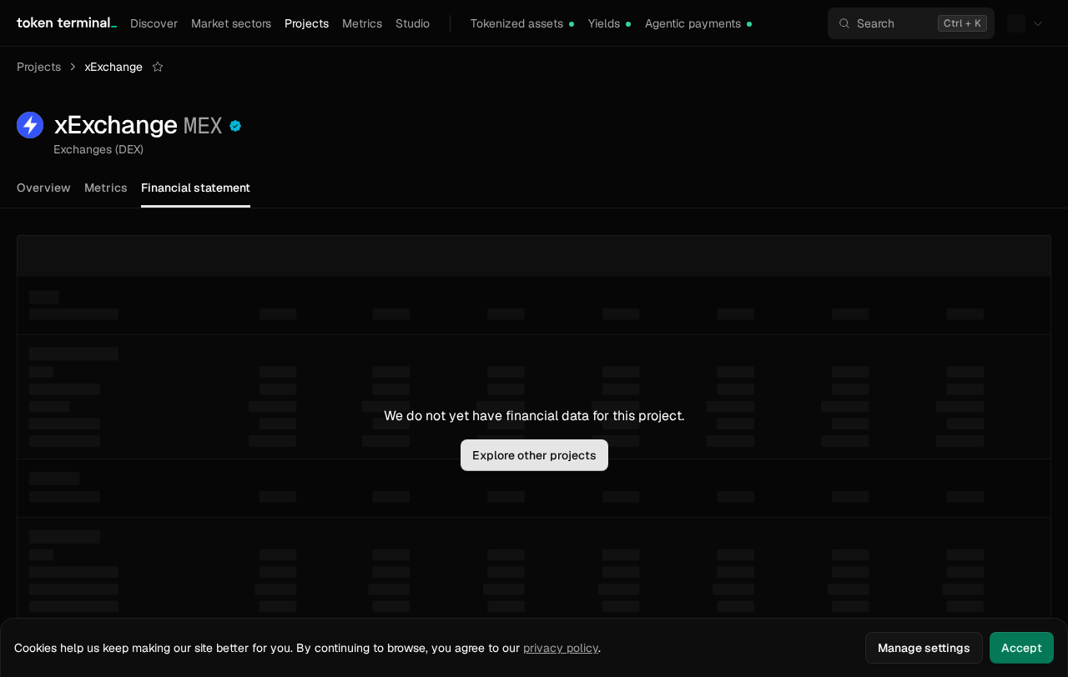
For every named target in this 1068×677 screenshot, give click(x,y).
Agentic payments (693, 23)
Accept (1021, 647)
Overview (44, 187)
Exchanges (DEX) (98, 149)
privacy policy (560, 647)
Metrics (362, 23)
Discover (154, 23)
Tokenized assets (517, 23)
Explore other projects (534, 455)
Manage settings (924, 647)
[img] (571, 24)
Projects (307, 23)
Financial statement (195, 187)
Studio (412, 23)
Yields (604, 23)
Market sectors (231, 23)
